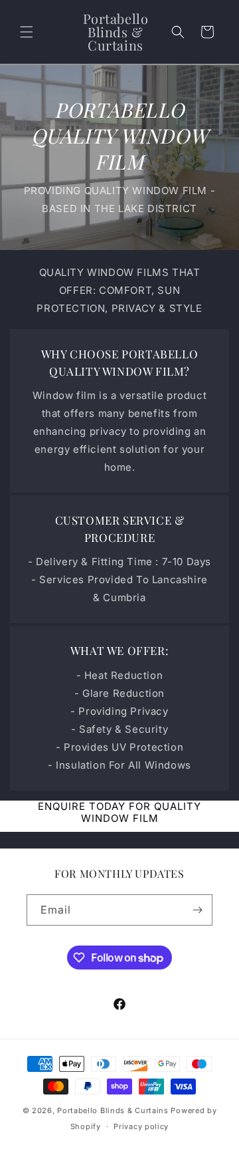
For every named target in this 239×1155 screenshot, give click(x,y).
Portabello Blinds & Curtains (113, 1110)
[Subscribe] (197, 910)
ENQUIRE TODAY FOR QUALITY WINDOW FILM (119, 813)
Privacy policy (141, 1126)
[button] (26, 32)
